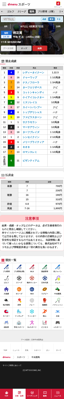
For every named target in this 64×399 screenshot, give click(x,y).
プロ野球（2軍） (47, 11)
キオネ (26, 147)
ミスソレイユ (30, 102)
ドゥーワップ (30, 77)
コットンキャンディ (33, 92)
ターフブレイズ (31, 132)
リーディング (32, 396)
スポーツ (21, 357)
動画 (45, 396)
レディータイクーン (33, 72)
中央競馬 (36, 357)
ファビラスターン (32, 117)
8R (5, 26)
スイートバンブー (32, 107)
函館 (44, 19)
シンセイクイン (31, 137)
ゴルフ (10, 11)
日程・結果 (19, 396)
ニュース (57, 396)
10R (58, 26)
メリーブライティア (33, 142)
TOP (6, 396)
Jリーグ (22, 11)
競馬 (32, 11)
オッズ (24, 48)
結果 (40, 48)
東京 (51, 19)
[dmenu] (6, 357)
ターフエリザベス (32, 87)
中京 (59, 19)
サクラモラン (30, 122)
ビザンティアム (31, 160)
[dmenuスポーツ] (20, 4)
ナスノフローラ (31, 82)
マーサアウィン (31, 127)
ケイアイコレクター (33, 97)
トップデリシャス (32, 112)
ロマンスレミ (30, 152)
